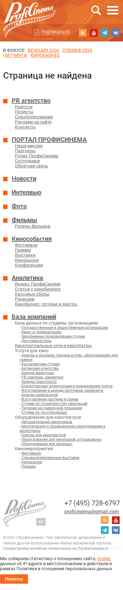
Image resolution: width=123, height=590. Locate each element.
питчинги (15, 55)
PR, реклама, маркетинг (42, 377)
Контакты (25, 126)
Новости (23, 106)
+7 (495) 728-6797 (92, 503)
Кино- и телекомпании (41, 332)
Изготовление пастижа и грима (49, 399)
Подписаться (55, 32)
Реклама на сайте (33, 121)
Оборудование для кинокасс (47, 444)
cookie (103, 558)
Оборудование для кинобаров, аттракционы (61, 439)
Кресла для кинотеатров (43, 435)
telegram (105, 33)
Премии (23, 250)
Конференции (29, 265)
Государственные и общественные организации (64, 327)
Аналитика (27, 277)
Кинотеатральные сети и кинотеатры (53, 345)
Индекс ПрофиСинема (38, 284)
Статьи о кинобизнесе (38, 289)
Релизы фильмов (32, 226)
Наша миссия (29, 145)
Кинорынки (27, 260)
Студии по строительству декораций (54, 404)
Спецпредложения (34, 116)
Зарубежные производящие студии (53, 336)
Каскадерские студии (40, 364)
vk (116, 33)
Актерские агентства (40, 368)
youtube (94, 33)
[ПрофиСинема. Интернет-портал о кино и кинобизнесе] (29, 13)
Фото (19, 206)
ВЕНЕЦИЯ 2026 (43, 50)
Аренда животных (37, 373)
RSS (83, 33)
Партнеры (25, 150)
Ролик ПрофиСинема (36, 155)
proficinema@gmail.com (91, 512)
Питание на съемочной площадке (51, 408)
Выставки (25, 255)
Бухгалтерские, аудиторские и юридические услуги (67, 386)
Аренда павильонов (39, 395)
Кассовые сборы (32, 294)
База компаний (34, 316)
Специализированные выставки (50, 458)
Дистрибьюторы (36, 341)
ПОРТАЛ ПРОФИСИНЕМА (49, 139)
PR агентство (31, 100)
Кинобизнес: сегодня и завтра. (46, 304)
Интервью (26, 192)
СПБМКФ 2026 (77, 50)
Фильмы (24, 220)
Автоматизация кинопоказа (46, 422)
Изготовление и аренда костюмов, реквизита (62, 390)
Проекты (24, 111)
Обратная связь (31, 165)
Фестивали (26, 245)
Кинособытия (32, 239)
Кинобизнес (45, 55)
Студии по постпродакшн (44, 412)
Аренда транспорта (39, 382)
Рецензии (24, 299)
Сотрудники (27, 160)
